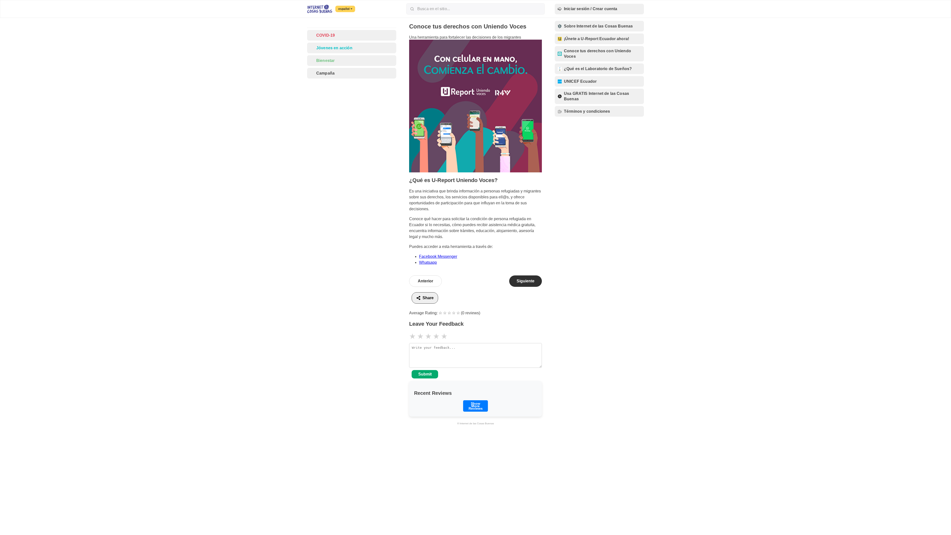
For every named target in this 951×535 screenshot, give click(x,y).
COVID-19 (325, 35)
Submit (425, 374)
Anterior (425, 281)
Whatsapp (428, 262)
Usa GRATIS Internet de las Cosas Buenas (596, 96)
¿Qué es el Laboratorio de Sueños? (598, 69)
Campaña (325, 73)
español (343, 9)
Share (428, 298)
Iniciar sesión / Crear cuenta (590, 9)
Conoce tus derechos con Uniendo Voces (597, 53)
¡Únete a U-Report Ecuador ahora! (596, 39)
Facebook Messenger (438, 256)
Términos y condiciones (587, 111)
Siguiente (525, 281)
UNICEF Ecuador (580, 81)
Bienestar (325, 60)
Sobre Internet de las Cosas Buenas (598, 26)
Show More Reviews (476, 405)
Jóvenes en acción (334, 48)
